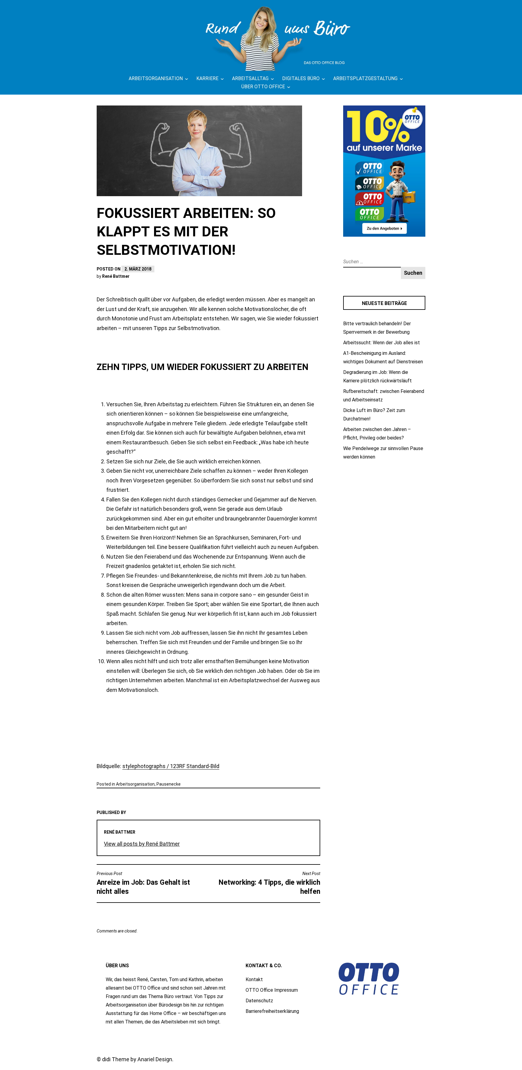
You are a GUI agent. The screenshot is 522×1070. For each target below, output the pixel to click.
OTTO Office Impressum (272, 990)
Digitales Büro (301, 78)
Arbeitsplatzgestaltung (365, 78)
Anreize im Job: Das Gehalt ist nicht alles (143, 883)
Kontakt (254, 979)
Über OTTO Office (263, 86)
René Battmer (116, 276)
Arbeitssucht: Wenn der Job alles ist (381, 342)
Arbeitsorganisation (156, 78)
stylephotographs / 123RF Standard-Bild (170, 766)
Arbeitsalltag (250, 78)
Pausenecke (168, 784)
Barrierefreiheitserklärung (272, 1011)
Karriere (207, 78)
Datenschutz (259, 1001)
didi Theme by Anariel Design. (137, 1059)
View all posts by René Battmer (142, 844)
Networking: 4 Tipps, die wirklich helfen (269, 883)
